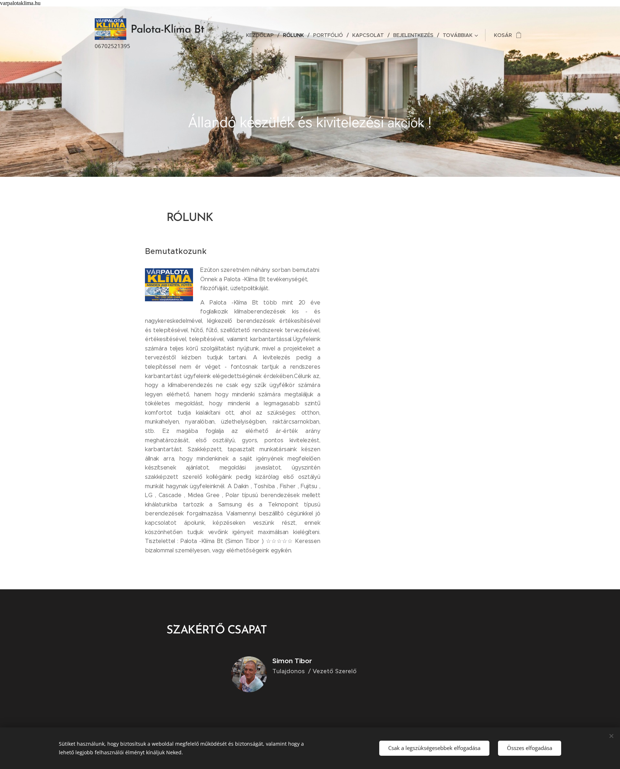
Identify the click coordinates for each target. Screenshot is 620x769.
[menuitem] (262, 35)
